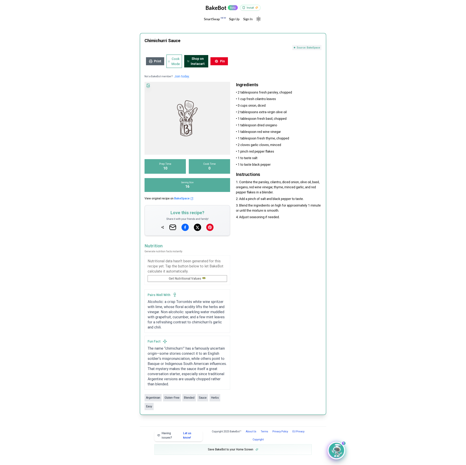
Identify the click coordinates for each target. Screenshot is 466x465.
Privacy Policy (280, 431)
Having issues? (176, 435)
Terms (264, 431)
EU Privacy (299, 431)
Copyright (258, 439)
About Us (251, 431)
